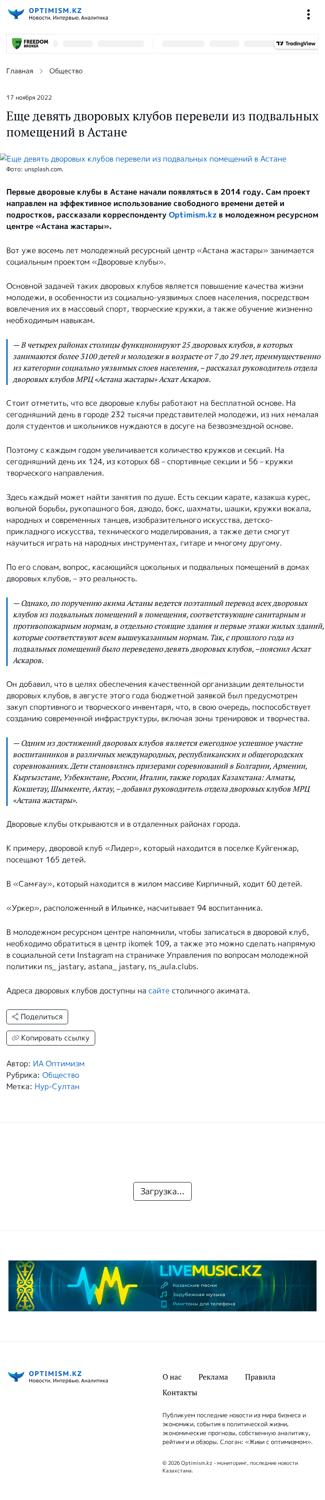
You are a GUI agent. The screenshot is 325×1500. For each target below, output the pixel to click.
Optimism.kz (193, 214)
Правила (260, 1377)
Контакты (179, 1392)
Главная (19, 71)
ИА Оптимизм (59, 1063)
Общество (66, 71)
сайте (159, 990)
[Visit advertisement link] (162, 1285)
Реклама (213, 1377)
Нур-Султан (57, 1086)
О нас (172, 1377)
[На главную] (57, 14)
